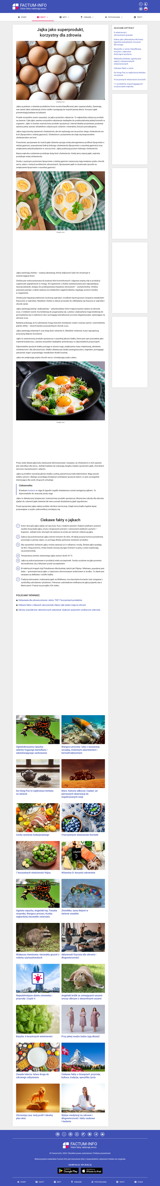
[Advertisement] (60, 252)
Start (23, 17)
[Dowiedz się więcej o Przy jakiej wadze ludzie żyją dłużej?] (83, 1019)
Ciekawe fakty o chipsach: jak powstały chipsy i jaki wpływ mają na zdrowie (52, 605)
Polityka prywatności (102, 1153)
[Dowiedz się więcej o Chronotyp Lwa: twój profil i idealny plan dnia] (38, 1098)
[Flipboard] (83, 1134)
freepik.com (60, 232)
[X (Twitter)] (64, 1134)
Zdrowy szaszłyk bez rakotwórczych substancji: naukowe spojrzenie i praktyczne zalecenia (59, 610)
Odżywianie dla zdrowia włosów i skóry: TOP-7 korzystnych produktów (50, 600)
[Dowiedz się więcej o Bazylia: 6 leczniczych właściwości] (38, 1019)
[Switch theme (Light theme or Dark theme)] (146, 4)
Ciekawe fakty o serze (123, 68)
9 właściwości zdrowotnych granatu (123, 33)
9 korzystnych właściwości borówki (130, 79)
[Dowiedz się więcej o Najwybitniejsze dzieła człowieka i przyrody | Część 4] (38, 978)
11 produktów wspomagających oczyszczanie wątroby (128, 85)
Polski (146, 10)
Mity (65, 17)
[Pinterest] (70, 1134)
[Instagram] (90, 1134)
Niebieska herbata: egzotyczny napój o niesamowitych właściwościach (127, 61)
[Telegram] (96, 1134)
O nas (140, 1182)
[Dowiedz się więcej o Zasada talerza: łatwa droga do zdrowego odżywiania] (38, 1057)
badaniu (31, 490)
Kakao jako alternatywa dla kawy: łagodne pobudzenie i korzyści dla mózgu (128, 42)
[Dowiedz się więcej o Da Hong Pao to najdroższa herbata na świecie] (38, 773)
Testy (139, 17)
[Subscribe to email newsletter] (141, 9)
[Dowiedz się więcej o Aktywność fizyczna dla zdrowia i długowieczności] (83, 937)
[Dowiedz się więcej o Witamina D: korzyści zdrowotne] (83, 855)
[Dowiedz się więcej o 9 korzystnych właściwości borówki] (83, 817)
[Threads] (77, 1134)
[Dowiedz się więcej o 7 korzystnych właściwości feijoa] (38, 855)
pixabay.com (60, 102)
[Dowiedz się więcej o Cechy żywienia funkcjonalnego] (38, 817)
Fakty (43, 17)
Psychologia (114, 17)
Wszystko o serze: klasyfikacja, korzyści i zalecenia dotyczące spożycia (127, 51)
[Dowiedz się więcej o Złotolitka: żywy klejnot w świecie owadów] (83, 893)
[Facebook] (58, 1134)
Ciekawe (87, 17)
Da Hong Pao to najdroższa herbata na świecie (129, 73)
